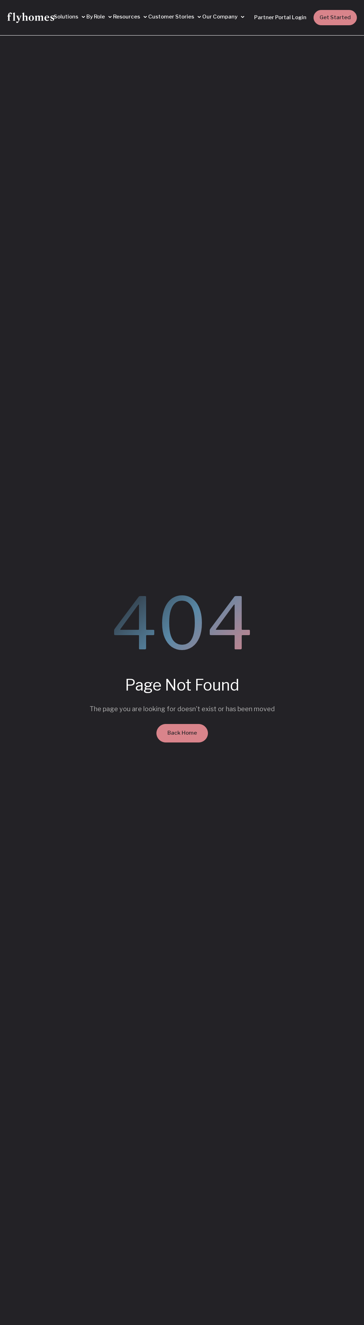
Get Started (335, 17)
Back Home (182, 733)
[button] (69, 17)
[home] (31, 17)
